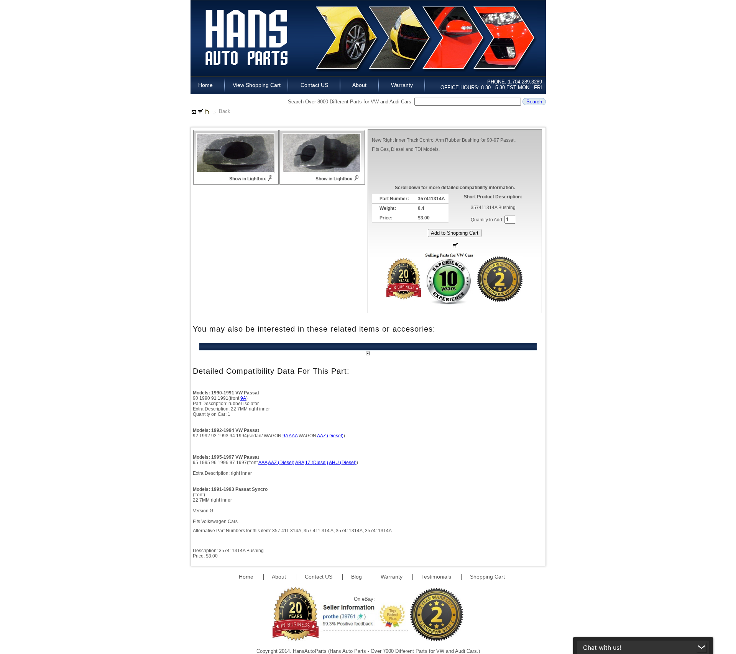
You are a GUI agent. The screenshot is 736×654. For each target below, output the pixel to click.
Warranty (401, 85)
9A (243, 398)
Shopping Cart (487, 577)
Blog (357, 577)
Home (207, 85)
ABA (299, 462)
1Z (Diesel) (316, 462)
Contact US (314, 85)
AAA (293, 435)
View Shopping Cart (257, 85)
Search (534, 102)
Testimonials (437, 577)
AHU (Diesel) (342, 462)
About (359, 85)
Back (224, 111)
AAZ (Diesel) (330, 435)
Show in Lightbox (247, 178)
